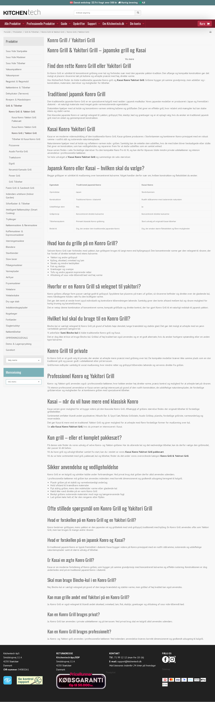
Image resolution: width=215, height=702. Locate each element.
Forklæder (11, 319)
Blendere (10, 246)
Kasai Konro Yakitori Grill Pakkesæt (24, 119)
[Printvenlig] (210, 32)
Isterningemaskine (15, 240)
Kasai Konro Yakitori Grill (24, 127)
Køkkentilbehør (13, 331)
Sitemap (166, 669)
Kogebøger (11, 313)
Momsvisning (13, 372)
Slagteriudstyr (13, 325)
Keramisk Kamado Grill (20, 169)
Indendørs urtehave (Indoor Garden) (20, 195)
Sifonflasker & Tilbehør (18, 203)
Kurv (202, 23)
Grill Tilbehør (16, 181)
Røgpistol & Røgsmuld (17, 81)
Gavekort (10, 349)
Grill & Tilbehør (14, 105)
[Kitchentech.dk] (37, 12)
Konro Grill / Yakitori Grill (24, 133)
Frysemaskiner (13, 283)
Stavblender (12, 253)
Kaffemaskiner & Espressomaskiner (15, 233)
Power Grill (14, 175)
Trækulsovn (15, 157)
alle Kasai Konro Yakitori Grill (66, 426)
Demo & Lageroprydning (18, 343)
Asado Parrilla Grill (18, 151)
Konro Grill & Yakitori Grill (22, 111)
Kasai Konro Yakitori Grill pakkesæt (144, 451)
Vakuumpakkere (14, 69)
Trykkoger (11, 219)
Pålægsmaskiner (14, 265)
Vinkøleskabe (12, 295)
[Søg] (138, 12)
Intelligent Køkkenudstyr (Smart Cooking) (21, 211)
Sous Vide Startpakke (16, 51)
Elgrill (12, 163)
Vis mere (129, 59)
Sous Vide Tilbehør (15, 63)
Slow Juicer (11, 259)
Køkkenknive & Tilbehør (18, 87)
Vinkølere (10, 289)
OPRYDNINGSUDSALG (17, 337)
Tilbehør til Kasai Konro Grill (26, 139)
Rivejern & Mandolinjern (18, 99)
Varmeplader (12, 271)
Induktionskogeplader (17, 307)
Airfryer (10, 277)
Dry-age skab (12, 301)
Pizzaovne (14, 145)
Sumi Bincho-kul (69, 332)
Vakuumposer (12, 75)
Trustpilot (110, 672)
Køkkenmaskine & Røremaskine (21, 225)
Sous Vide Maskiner (16, 57)
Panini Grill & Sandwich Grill (20, 187)
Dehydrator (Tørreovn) (17, 93)
